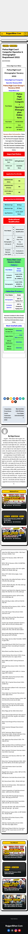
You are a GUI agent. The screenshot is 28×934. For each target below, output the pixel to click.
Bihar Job (5, 45)
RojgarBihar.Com (13, 33)
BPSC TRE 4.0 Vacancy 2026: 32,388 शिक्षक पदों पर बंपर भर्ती (13, 536)
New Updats (16, 497)
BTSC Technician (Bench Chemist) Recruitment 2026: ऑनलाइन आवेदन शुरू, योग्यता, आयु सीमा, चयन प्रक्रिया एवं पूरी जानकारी (14, 734)
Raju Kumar (15, 436)
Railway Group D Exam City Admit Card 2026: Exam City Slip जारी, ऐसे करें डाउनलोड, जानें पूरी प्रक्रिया (13, 705)
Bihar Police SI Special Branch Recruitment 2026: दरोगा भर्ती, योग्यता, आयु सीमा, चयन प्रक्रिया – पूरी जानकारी (14, 716)
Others (6, 499)
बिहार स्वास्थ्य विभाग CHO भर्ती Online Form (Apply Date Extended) (19, 412)
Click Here (19, 330)
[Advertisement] (14, 17)
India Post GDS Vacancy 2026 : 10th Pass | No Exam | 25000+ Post (13, 503)
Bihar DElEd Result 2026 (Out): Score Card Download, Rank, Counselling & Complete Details (13, 646)
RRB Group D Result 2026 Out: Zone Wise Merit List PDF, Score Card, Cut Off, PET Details (13, 830)
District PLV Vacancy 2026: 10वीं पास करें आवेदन (13, 519)
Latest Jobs (13, 45)
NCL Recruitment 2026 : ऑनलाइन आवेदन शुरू (13, 781)
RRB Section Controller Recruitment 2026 (13, 777)
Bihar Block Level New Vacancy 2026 (12, 651)
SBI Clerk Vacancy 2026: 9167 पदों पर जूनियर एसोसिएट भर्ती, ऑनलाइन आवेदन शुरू (13, 906)
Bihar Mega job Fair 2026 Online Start (12, 711)
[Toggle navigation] (2, 34)
